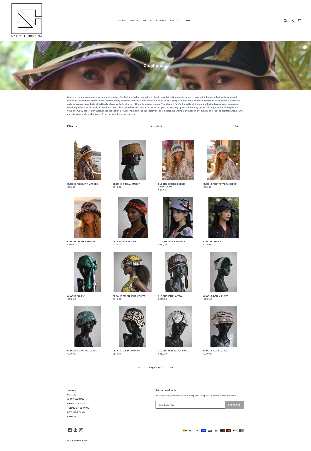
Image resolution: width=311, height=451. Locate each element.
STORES (133, 20)
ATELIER (147, 20)
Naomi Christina (81, 441)
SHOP (120, 20)
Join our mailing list (166, 390)
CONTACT (188, 20)
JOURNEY (161, 20)
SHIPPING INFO (75, 399)
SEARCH (71, 390)
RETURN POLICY (76, 412)
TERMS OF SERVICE (78, 407)
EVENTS (174, 20)
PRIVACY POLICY (76, 403)
